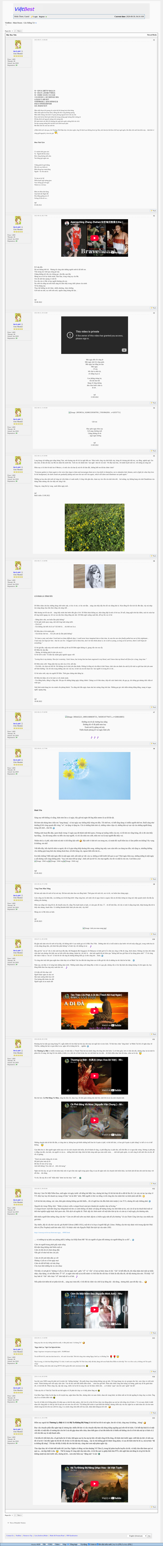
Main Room (17, 23)
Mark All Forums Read (57, 1535)
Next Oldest (11, 1511)
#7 (154, 712)
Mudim (33, 1544)
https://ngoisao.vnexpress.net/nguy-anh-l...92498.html (52, 1351)
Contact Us (10, 1535)
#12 (153, 1189)
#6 (154, 561)
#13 (153, 1338)
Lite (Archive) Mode (41, 1535)
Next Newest (20, 1511)
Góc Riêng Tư (29, 23)
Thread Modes (152, 35)
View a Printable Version (18, 1523)
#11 (153, 1039)
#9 (154, 884)
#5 (154, 456)
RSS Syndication (72, 1535)
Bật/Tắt (115, 1544)
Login (35, 17)
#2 (154, 216)
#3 (154, 313)
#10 (153, 939)
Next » (19, 31)
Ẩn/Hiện (124, 1544)
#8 (154, 749)
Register (42, 17)
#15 (153, 1418)
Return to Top (27, 1535)
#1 (154, 40)
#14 (153, 1377)
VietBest (8, 23)
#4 (154, 408)
